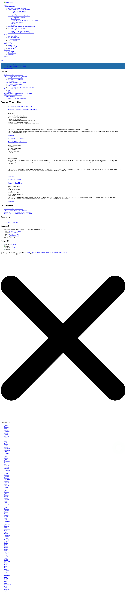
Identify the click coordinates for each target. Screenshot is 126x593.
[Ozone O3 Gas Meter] (14, 179)
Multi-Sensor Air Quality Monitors (17, 8)
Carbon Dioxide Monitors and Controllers (19, 9)
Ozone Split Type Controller (17, 142)
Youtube (12, 249)
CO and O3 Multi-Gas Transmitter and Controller (24, 20)
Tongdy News (11, 45)
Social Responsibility (13, 37)
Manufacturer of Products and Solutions (15, 65)
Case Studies (11, 51)
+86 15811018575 (15, 232)
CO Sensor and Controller (18, 17)
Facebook (13, 244)
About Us (6, 34)
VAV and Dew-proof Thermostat (16, 28)
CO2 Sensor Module (13, 29)
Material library (12, 53)
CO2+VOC (14, 14)
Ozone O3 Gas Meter (15, 183)
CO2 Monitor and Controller (18, 11)
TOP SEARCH (62, 252)
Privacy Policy (31, 252)
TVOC (13, 25)
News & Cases (8, 43)
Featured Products (40, 252)
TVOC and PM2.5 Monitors (15, 22)
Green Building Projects (14, 46)
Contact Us (7, 56)
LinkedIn (13, 247)
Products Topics (12, 48)
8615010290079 (14, 236)
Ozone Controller (15, 19)
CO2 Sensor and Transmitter (18, 12)
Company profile (12, 36)
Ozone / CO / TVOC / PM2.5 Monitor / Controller (18, 212)
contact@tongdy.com (13, 234)
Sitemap (48, 252)
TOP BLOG (54, 252)
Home (5, 5)
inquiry (9, 135)
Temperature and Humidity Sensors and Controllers (21, 26)
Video (9, 42)
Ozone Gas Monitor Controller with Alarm (23, 110)
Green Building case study (11, 222)
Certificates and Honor (14, 39)
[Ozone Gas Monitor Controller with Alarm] (20, 106)
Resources (7, 50)
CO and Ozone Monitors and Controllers (19, 16)
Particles (13, 23)
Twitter (12, 246)
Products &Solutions (9, 6)
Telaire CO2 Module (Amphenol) (20, 31)
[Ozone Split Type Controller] (16, 138)
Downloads (11, 54)
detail (12, 135)
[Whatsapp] (119, 448)
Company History (12, 40)
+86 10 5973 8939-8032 (14, 231)
